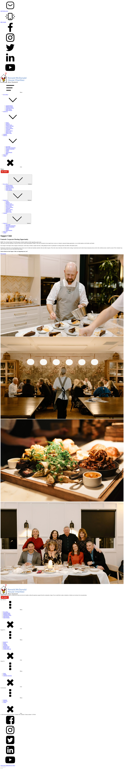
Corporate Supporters (10, 148)
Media (7, 153)
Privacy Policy (12, 765)
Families (7, 150)
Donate (7, 122)
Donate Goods (9, 133)
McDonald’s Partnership (11, 147)
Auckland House (9, 105)
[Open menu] (1, 168)
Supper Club (8, 132)
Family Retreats (9, 110)
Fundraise (8, 123)
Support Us (5, 111)
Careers (7, 151)
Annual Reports (9, 152)
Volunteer (5, 134)
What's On (5, 154)
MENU (2, 169)
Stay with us (5, 94)
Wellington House (9, 106)
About (4, 673)
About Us (5, 135)
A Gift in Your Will (9, 126)
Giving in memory (9, 128)
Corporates (8, 129)
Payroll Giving (9, 127)
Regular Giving (9, 125)
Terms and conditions (5, 765)
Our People (8, 146)
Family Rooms (9, 109)
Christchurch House (10, 108)
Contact (4, 155)
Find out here (3, 253)
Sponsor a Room (9, 130)
